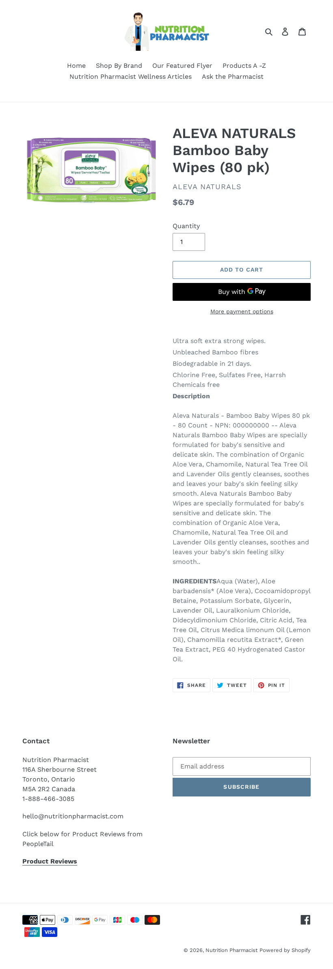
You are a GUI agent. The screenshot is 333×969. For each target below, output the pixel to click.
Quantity (186, 226)
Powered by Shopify (285, 950)
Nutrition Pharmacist (231, 950)
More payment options (241, 311)
